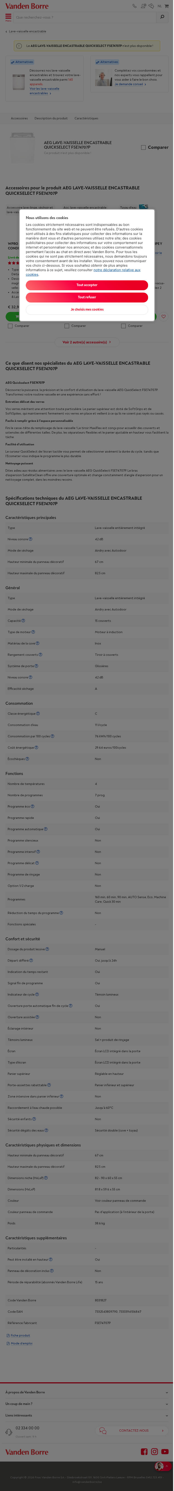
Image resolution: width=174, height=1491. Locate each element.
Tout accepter (87, 285)
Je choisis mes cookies (87, 310)
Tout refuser (87, 297)
